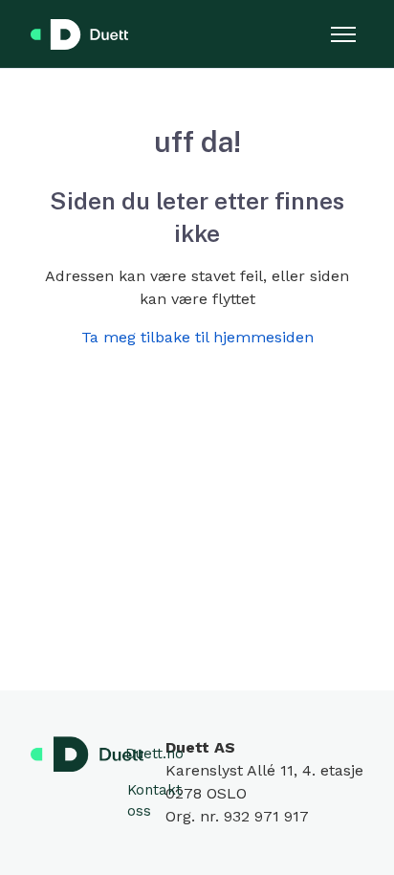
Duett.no (154, 753)
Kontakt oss (154, 800)
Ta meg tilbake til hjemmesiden (197, 337)
